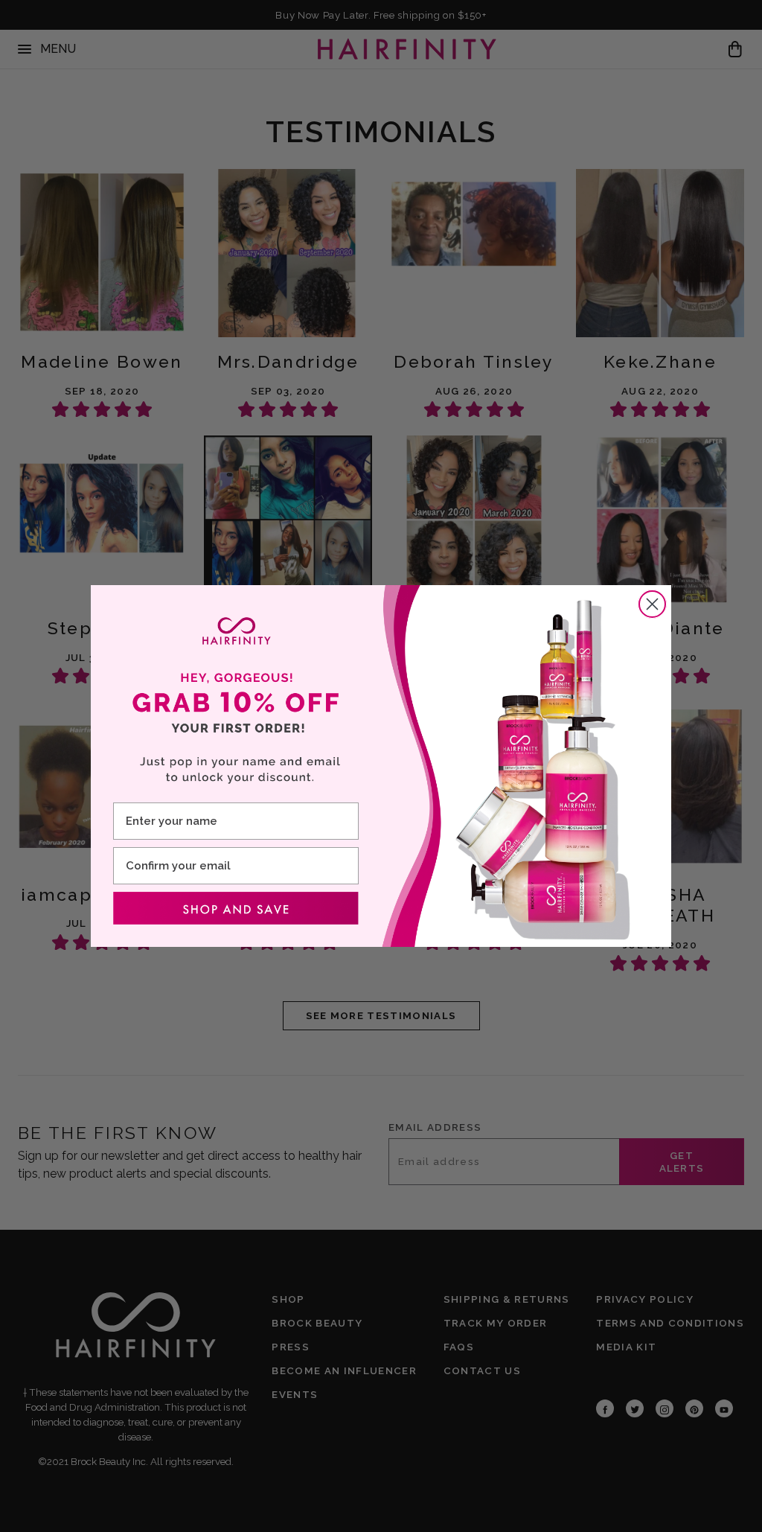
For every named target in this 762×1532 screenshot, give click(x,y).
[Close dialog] (652, 604)
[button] (236, 908)
